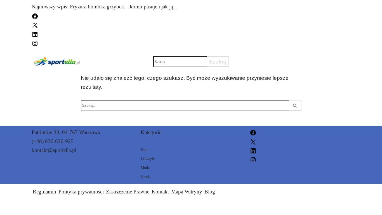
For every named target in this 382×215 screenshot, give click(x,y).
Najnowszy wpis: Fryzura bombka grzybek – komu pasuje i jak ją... (104, 7)
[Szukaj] (295, 105)
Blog (209, 192)
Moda (247, 56)
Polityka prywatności (81, 192)
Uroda (281, 56)
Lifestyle (254, 66)
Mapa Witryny (186, 192)
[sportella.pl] (56, 62)
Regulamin (44, 192)
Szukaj (217, 62)
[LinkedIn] (35, 34)
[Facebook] (35, 15)
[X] (35, 25)
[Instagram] (35, 43)
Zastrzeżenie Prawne (127, 192)
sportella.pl (253, 207)
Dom (312, 56)
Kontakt (160, 192)
